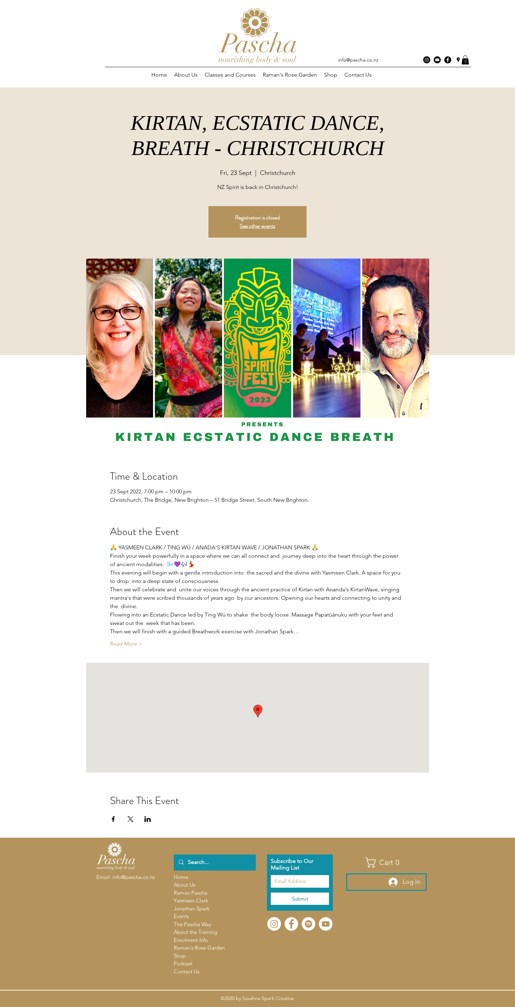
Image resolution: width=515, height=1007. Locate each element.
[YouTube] (325, 924)
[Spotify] (308, 924)
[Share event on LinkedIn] (147, 819)
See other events (257, 226)
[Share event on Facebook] (113, 819)
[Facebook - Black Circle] (447, 59)
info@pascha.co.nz (358, 60)
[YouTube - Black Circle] (437, 59)
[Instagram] (426, 59)
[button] (465, 59)
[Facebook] (291, 924)
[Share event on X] (130, 819)
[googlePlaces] (458, 59)
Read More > (126, 643)
